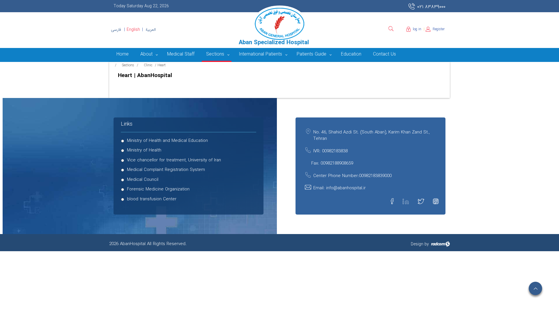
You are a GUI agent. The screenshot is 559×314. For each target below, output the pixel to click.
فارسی (116, 29)
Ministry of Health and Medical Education (167, 141)
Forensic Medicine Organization (158, 189)
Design (417, 244)
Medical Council (142, 179)
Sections (128, 65)
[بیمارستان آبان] (279, 24)
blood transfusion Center (151, 199)
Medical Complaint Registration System (166, 170)
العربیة (151, 29)
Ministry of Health (144, 150)
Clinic (148, 65)
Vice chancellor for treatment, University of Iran (174, 160)
